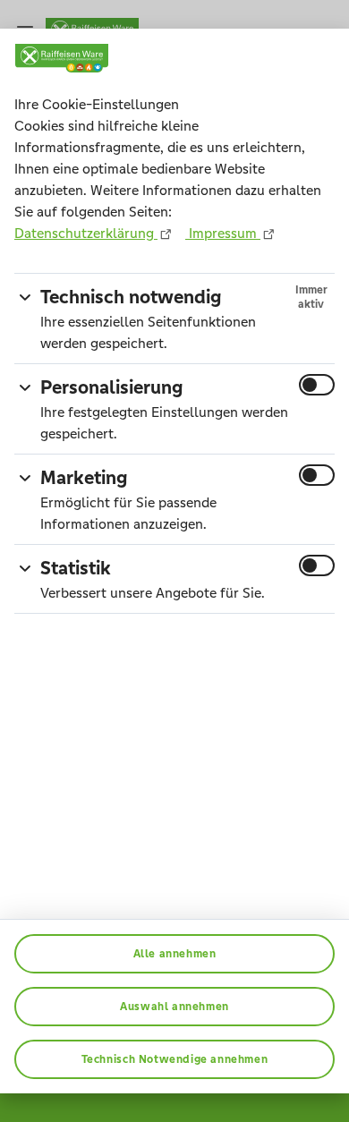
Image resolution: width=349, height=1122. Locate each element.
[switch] (317, 384)
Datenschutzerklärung (85, 233)
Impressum (222, 233)
